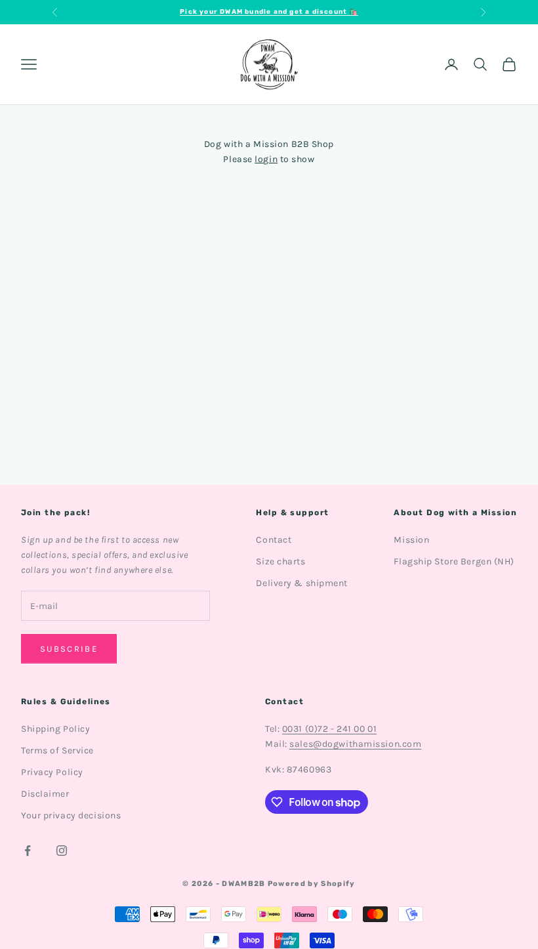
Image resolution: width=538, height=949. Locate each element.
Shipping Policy (55, 728)
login (266, 159)
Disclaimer (45, 793)
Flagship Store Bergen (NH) (454, 561)
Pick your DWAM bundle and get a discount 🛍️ (269, 12)
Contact (273, 539)
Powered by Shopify (312, 883)
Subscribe (69, 649)
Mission (411, 539)
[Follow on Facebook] (27, 850)
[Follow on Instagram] (61, 850)
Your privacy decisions (71, 815)
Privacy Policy (52, 772)
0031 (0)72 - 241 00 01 (329, 728)
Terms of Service (57, 750)
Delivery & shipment (302, 583)
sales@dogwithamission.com (355, 743)
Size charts (280, 561)
